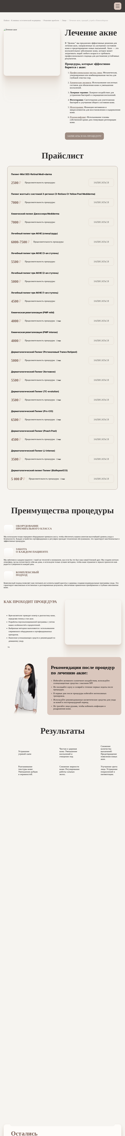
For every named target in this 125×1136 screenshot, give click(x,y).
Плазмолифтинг (78, 117)
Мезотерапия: (77, 107)
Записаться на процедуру (84, 136)
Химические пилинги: (81, 82)
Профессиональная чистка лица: (86, 72)
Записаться (101, 182)
